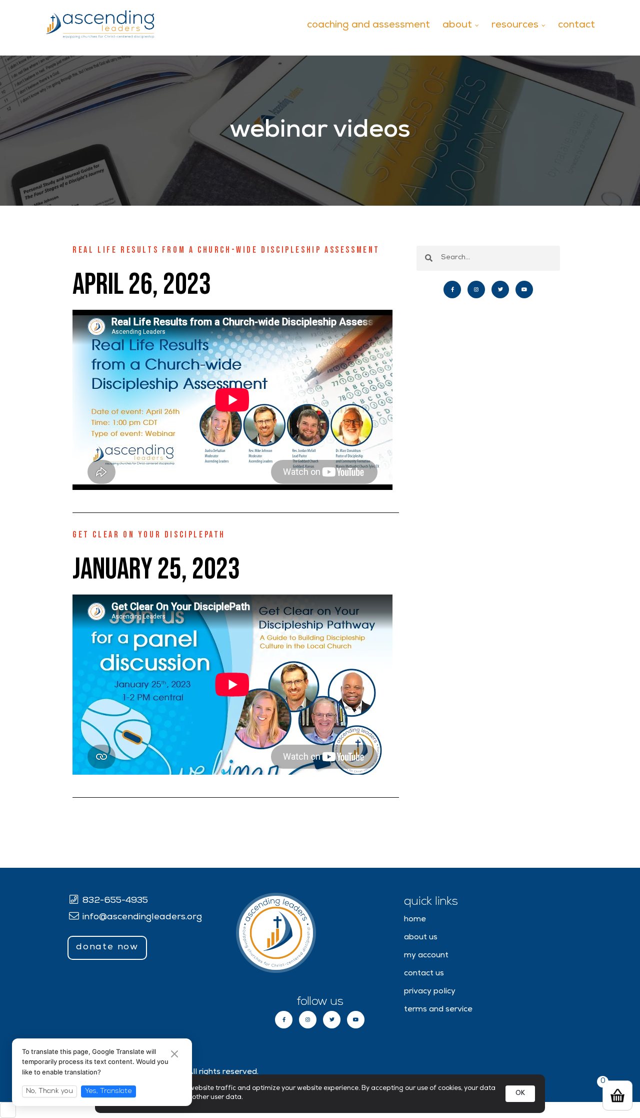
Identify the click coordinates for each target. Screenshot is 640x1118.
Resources (515, 26)
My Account (426, 956)
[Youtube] (524, 289)
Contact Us (424, 974)
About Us (421, 938)
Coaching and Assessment (368, 26)
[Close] (174, 1055)
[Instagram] (476, 289)
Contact (576, 26)
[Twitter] (500, 289)
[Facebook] (452, 289)
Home (415, 920)
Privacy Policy (430, 992)
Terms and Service (438, 1010)
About (457, 26)
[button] (107, 948)
